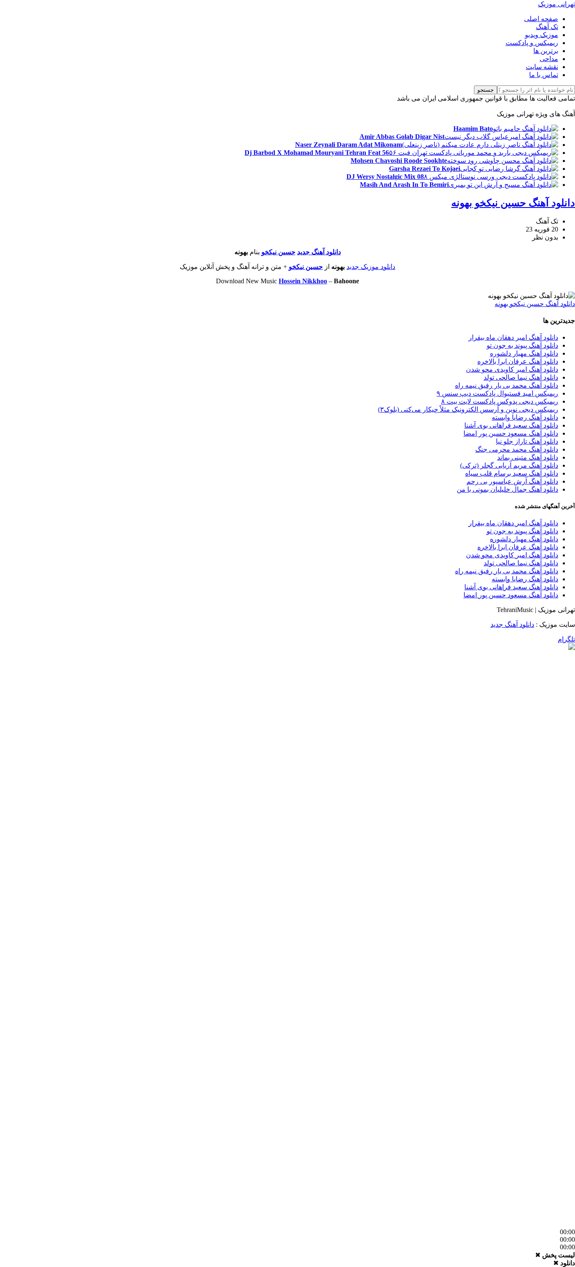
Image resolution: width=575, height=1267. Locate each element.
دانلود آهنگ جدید (319, 252)
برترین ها (545, 50)
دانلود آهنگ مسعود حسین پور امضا (510, 433)
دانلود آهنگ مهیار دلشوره (524, 353)
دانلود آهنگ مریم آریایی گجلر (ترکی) (509, 465)
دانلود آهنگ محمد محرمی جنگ (516, 449)
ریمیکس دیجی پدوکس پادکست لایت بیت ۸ (499, 401)
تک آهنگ (547, 26)
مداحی (549, 58)
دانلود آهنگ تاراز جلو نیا (527, 441)
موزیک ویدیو (541, 34)
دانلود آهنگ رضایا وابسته (525, 417)
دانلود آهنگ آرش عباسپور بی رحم (512, 481)
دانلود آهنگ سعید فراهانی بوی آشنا (511, 425)
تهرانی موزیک (556, 4)
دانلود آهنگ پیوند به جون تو (522, 345)
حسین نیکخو (278, 252)
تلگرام (566, 639)
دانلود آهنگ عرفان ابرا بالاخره (517, 361)
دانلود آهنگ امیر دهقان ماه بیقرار (513, 337)
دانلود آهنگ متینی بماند (527, 457)
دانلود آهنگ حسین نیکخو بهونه (513, 202)
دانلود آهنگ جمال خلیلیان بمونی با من (507, 489)
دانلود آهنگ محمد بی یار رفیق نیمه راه (506, 385)
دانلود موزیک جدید (370, 266)
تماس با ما (543, 74)
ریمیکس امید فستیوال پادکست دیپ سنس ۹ (497, 393)
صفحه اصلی (541, 18)
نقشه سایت (542, 66)
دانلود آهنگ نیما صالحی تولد (521, 377)
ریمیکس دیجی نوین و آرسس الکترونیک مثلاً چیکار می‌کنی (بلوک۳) (468, 409)
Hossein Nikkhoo (303, 281)
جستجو (485, 90)
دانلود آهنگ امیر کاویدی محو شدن (512, 369)
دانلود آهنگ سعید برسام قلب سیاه (511, 473)
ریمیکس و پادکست (532, 42)
